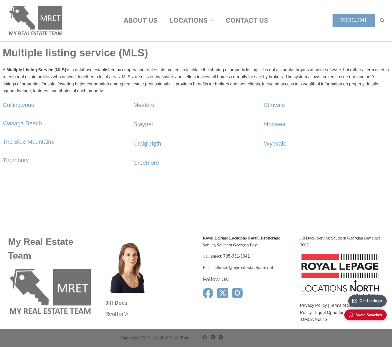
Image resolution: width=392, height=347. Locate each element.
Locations (189, 20)
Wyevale (275, 143)
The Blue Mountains (28, 141)
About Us (141, 20)
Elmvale (274, 105)
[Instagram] (237, 293)
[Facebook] (208, 293)
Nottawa (274, 124)
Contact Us (247, 20)
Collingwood (18, 105)
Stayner (143, 124)
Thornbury (16, 160)
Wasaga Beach (22, 123)
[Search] (382, 20)
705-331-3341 (236, 256)
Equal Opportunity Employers (342, 312)
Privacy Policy (313, 305)
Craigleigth (147, 143)
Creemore (146, 162)
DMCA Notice (314, 319)
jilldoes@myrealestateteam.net (244, 267)
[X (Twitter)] (222, 293)
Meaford (143, 105)
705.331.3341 (354, 20)
